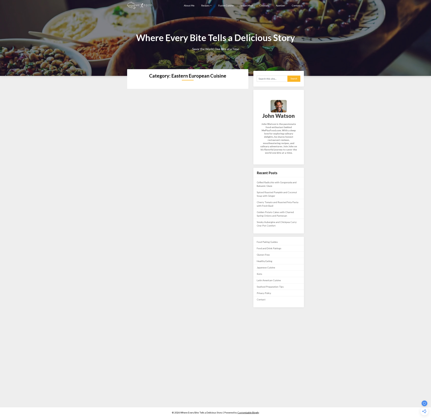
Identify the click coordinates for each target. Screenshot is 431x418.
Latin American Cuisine (269, 280)
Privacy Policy (264, 293)
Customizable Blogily (248, 412)
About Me (189, 5)
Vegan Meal (246, 5)
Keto (259, 273)
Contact (296, 5)
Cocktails (264, 5)
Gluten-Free (263, 254)
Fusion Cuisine (226, 5)
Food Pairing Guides (267, 241)
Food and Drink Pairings (269, 248)
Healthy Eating (264, 261)
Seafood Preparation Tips (270, 286)
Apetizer (280, 5)
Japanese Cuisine (266, 267)
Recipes (205, 5)
